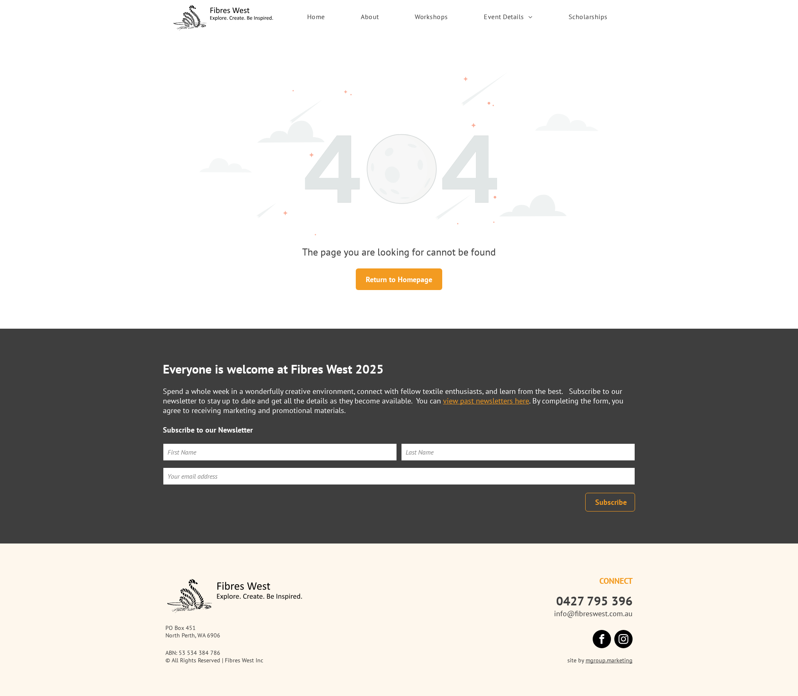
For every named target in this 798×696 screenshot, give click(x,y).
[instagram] (623, 640)
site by (575, 660)
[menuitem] (316, 16)
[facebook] (602, 640)
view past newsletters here (486, 401)
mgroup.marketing (609, 660)
